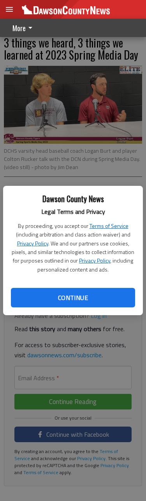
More (19, 28)
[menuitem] (24, 28)
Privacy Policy (32, 243)
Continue (73, 297)
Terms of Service (109, 226)
